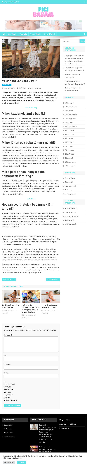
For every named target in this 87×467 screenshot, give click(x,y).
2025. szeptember (71, 107)
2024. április (69, 122)
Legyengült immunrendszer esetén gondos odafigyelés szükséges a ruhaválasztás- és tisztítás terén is (74, 60)
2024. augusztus (70, 119)
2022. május (69, 142)
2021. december (70, 162)
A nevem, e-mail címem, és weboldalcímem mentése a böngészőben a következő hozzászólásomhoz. (10, 392)
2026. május (69, 103)
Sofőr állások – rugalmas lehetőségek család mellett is (74, 69)
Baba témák (12, 34)
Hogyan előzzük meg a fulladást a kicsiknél (49, 306)
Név (5, 356)
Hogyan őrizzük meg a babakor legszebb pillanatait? (75, 82)
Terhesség (23, 34)
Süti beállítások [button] (9, 462)
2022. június (69, 138)
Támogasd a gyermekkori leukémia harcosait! (73, 89)
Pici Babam (22, 88)
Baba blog (30, 199)
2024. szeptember (71, 115)
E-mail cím (7, 364)
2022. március (69, 150)
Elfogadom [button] (21, 462)
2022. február (69, 154)
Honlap (6, 373)
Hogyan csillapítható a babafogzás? (72, 76)
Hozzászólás (9, 335)
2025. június (69, 111)
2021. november (70, 166)
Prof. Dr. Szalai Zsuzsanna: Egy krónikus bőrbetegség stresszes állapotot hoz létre (30, 308)
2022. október (69, 134)
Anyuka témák (35, 34)
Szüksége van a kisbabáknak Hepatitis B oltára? (53, 279)
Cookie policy (64, 428)
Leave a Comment (35, 88)
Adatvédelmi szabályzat (67, 424)
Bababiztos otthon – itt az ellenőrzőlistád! (11, 306)
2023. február (69, 130)
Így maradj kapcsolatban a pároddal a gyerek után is (10, 279)
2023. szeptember (71, 126)
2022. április (69, 146)
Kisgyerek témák (49, 34)
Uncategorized (70, 194)
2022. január (69, 158)
